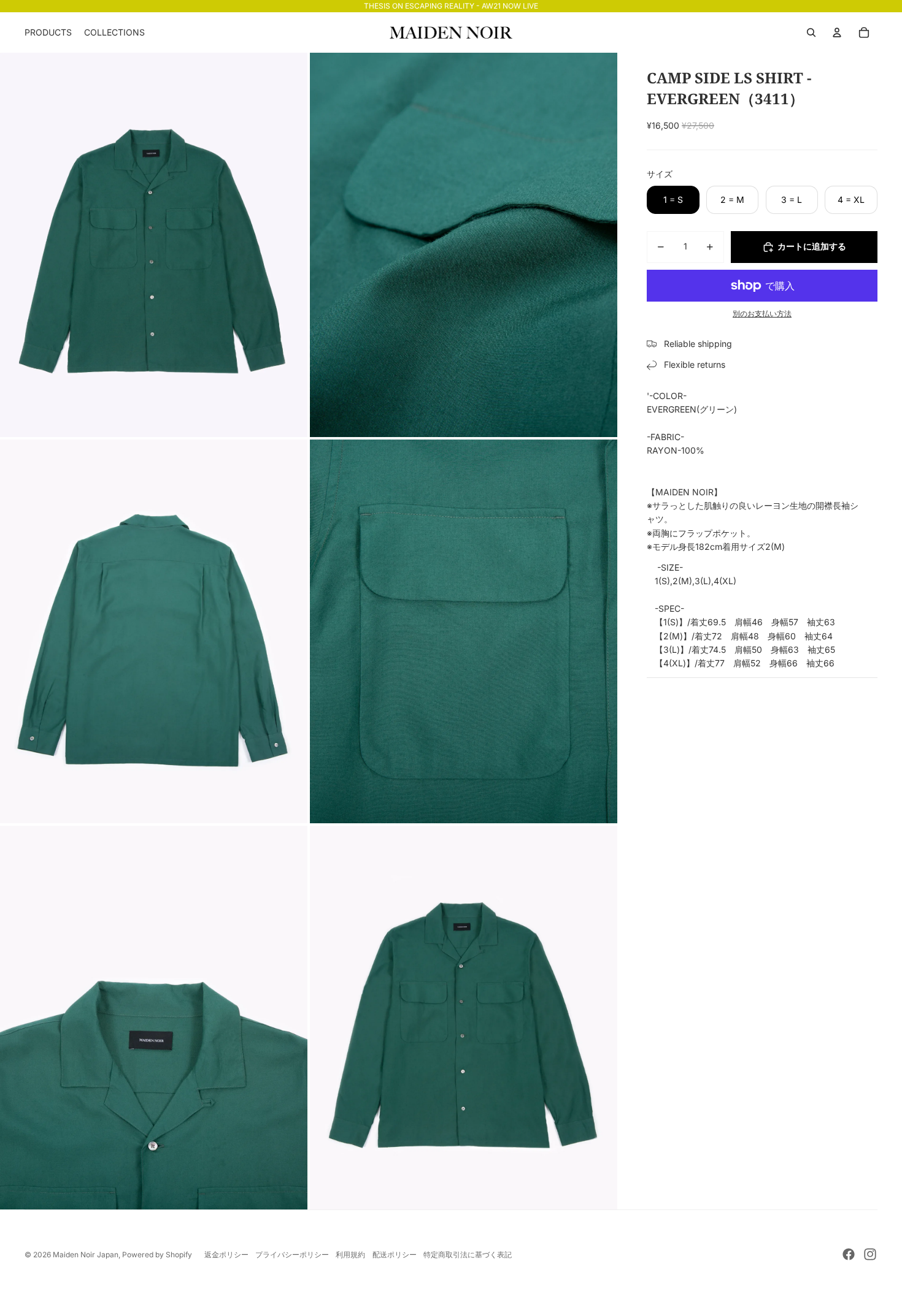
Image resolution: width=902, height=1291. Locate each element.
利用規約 (350, 1254)
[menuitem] (48, 32)
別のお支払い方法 (762, 314)
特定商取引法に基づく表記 (467, 1254)
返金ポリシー (226, 1254)
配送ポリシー (394, 1254)
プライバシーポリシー (292, 1254)
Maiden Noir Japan (85, 1254)
